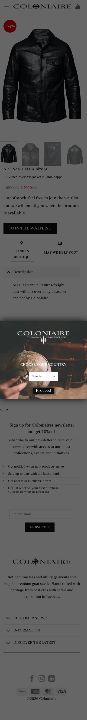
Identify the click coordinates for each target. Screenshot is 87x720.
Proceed (43, 390)
